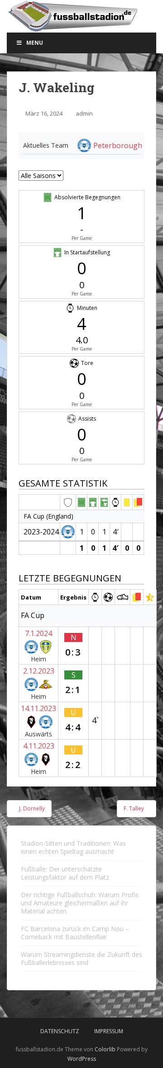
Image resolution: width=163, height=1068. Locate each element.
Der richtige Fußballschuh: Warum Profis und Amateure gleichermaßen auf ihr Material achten (80, 902)
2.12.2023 (38, 670)
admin (84, 113)
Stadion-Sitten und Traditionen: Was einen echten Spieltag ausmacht (73, 847)
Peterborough (117, 145)
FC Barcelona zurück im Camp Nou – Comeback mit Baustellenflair (75, 932)
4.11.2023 (38, 745)
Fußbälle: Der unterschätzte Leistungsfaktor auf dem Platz (65, 873)
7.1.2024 (38, 633)
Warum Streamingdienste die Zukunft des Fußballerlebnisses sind (81, 958)
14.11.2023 (38, 708)
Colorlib (105, 1049)
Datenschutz (59, 1031)
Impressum (108, 1031)
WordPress (81, 1059)
